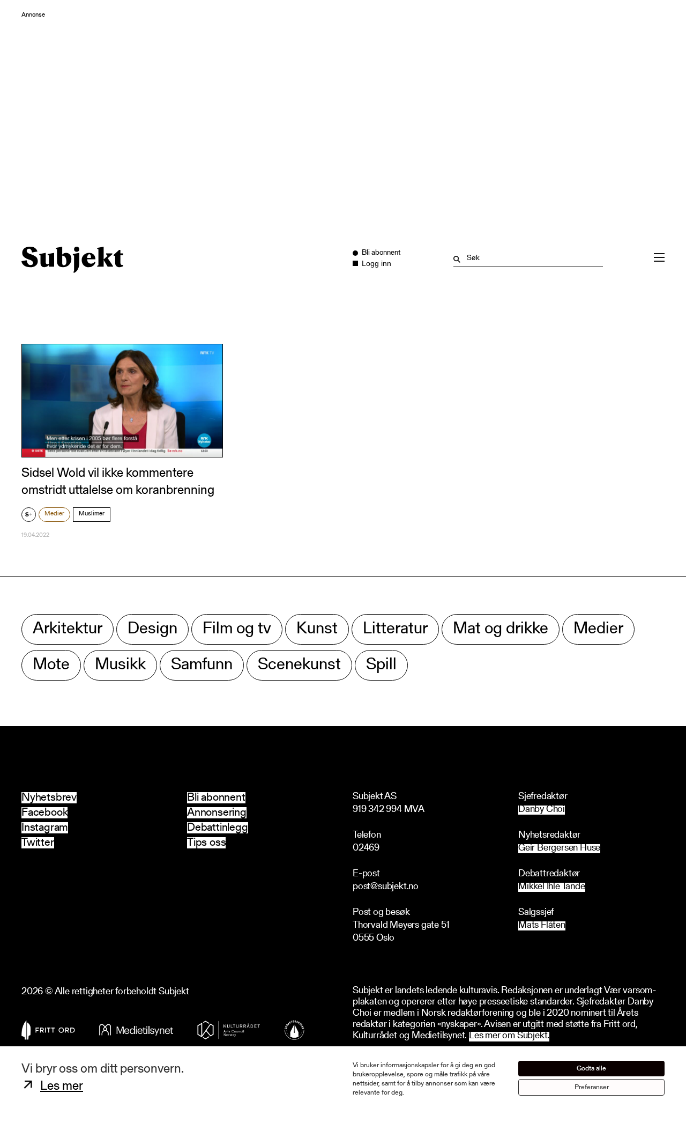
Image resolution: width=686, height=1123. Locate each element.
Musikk (120, 665)
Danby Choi (541, 810)
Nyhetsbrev (49, 797)
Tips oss (206, 842)
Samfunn (202, 665)
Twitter (37, 842)
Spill (381, 665)
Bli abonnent (216, 797)
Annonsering (217, 812)
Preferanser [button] (592, 1087)
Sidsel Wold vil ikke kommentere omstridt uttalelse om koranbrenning (117, 482)
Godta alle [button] (591, 1068)
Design (152, 629)
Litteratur (395, 629)
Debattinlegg (217, 827)
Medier (54, 514)
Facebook (44, 812)
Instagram (44, 827)
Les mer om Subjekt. (509, 1036)
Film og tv (237, 629)
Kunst (317, 629)
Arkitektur (67, 629)
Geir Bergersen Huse (559, 848)
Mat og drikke (500, 629)
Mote (51, 665)
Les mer (61, 1086)
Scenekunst (299, 665)
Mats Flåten (541, 925)
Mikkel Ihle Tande (551, 887)
